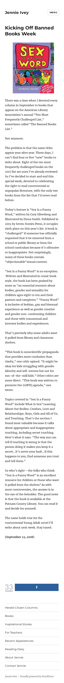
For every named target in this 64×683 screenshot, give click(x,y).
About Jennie (14, 657)
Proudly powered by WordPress (37, 676)
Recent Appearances (19, 641)
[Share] (37, 587)
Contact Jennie (15, 665)
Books (9, 616)
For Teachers (13, 632)
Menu (53, 12)
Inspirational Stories (18, 624)
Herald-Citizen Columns (21, 607)
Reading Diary (14, 649)
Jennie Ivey (17, 12)
